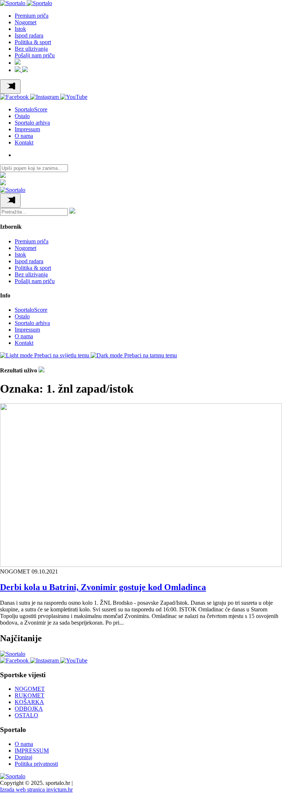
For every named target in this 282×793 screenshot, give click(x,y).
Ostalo (22, 116)
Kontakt (24, 142)
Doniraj (23, 757)
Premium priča (31, 15)
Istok (20, 29)
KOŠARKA (29, 702)
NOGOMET (30, 689)
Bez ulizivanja (31, 49)
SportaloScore (31, 109)
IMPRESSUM (32, 750)
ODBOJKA (29, 709)
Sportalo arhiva (32, 122)
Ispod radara (29, 35)
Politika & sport (33, 42)
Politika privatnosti (36, 764)
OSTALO (26, 715)
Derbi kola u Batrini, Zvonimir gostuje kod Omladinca (103, 587)
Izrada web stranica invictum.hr (36, 789)
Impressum (27, 129)
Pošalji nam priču (35, 55)
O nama (24, 136)
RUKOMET (29, 695)
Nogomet (25, 22)
